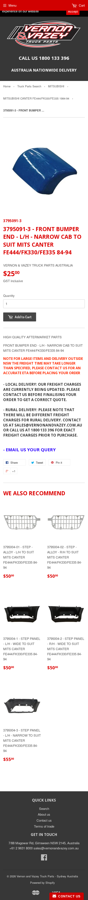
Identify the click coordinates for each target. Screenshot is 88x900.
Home (6, 86)
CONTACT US (68, 896)
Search (44, 808)
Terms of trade (44, 826)
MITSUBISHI (56, 86)
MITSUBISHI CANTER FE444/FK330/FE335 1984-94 (36, 98)
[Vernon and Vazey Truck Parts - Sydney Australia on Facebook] (44, 858)
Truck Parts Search (29, 86)
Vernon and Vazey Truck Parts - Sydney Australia (47, 876)
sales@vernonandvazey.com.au (56, 848)
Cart (81, 5)
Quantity (9, 295)
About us (44, 814)
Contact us (44, 820)
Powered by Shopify (42, 883)
